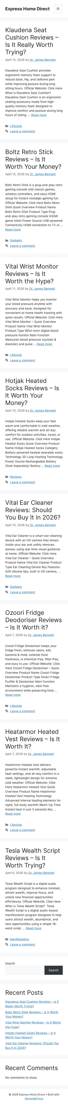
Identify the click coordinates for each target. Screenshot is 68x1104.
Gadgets (16, 240)
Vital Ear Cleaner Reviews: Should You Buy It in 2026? (33, 510)
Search (10, 963)
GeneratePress (34, 1098)
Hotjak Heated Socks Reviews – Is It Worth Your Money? (32, 391)
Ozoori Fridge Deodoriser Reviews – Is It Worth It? (33, 620)
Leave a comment (22, 131)
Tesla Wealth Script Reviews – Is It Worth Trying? (32, 858)
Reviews (16, 477)
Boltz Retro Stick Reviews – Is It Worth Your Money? (33, 159)
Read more (39, 115)
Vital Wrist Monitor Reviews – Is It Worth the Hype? (31, 274)
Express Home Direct (27, 8)
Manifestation (19, 939)
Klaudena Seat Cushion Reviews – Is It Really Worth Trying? (31, 41)
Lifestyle (16, 126)
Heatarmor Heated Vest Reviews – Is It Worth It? (32, 739)
